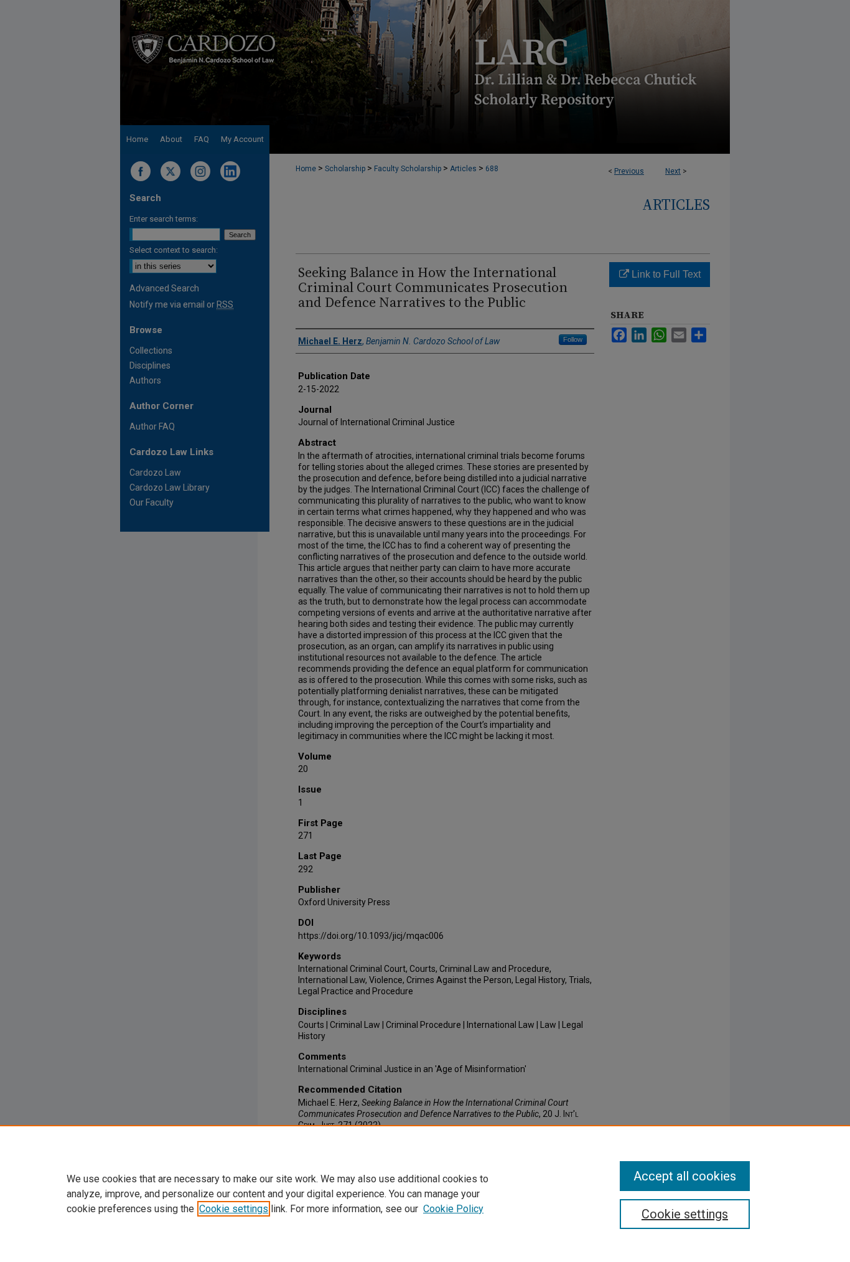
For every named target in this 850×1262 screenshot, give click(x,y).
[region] (425, 1193)
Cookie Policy (453, 1209)
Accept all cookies (684, 1176)
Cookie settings (233, 1209)
